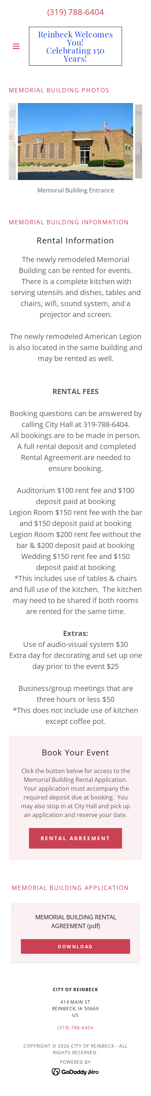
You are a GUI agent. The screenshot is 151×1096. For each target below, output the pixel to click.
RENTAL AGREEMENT (76, 838)
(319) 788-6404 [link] (75, 11)
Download (75, 947)
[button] (19, 46)
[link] (75, 46)
